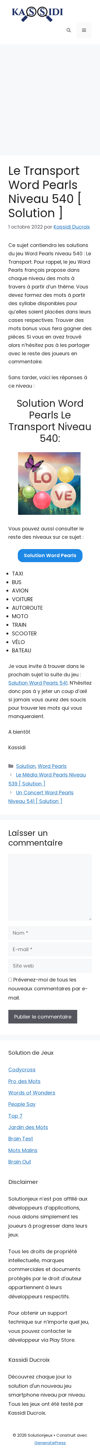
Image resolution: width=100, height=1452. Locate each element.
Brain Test (20, 1138)
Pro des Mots (24, 1081)
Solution (26, 766)
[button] (68, 30)
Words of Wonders (31, 1092)
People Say (22, 1104)
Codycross (22, 1069)
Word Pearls (52, 766)
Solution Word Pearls (50, 555)
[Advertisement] (50, 97)
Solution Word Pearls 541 (38, 683)
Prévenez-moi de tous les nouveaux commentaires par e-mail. (48, 988)
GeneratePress (50, 1443)
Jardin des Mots (28, 1127)
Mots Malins (23, 1150)
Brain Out (19, 1161)
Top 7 (15, 1115)
